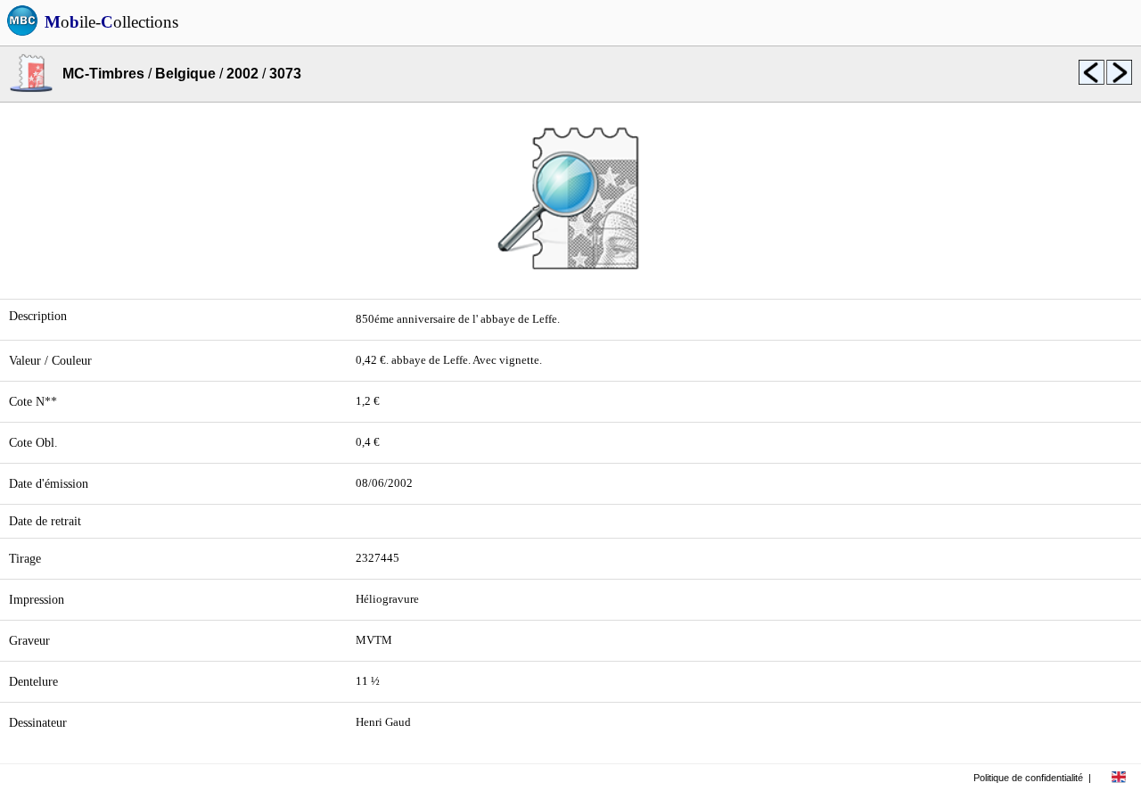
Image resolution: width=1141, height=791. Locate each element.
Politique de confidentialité (1028, 777)
